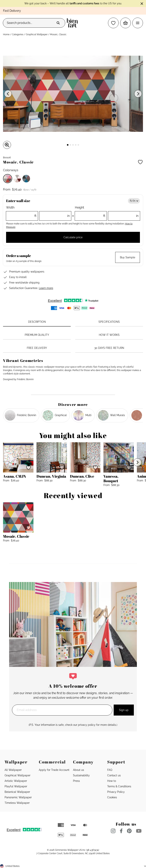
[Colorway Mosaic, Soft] (17, 178)
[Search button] (58, 22)
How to (111, 780)
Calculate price (73, 237)
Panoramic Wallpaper (18, 797)
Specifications (109, 321)
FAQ (109, 769)
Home (6, 34)
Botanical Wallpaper (17, 791)
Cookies (112, 797)
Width (38, 212)
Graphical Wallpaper (37, 34)
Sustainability (81, 775)
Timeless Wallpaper (17, 802)
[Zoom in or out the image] (7, 145)
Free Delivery (37, 347)
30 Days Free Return (109, 347)
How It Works (109, 334)
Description (37, 321)
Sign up (124, 710)
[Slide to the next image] (138, 94)
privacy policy (86, 724)
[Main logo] (73, 22)
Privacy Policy (116, 791)
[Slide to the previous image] (8, 94)
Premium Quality (37, 334)
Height (106, 212)
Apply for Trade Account (54, 769)
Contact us (114, 775)
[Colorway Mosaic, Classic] (7, 178)
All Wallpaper (13, 769)
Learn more (46, 288)
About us (78, 769)
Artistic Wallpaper (16, 780)
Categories (17, 34)
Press (76, 780)
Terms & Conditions (119, 786)
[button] (113, 23)
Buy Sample (127, 257)
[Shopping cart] (125, 23)
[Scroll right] (137, 462)
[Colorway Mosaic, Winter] (26, 178)
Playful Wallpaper (16, 786)
